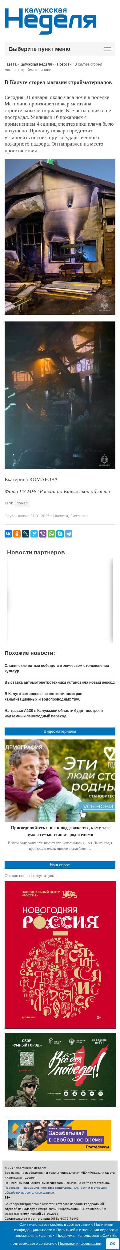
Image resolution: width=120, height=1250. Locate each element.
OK (112, 1244)
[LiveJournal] (25, 534)
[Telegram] (68, 534)
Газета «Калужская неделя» (29, 64)
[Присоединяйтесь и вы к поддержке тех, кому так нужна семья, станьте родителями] (60, 780)
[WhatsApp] (51, 534)
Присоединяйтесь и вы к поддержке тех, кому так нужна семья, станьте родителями (60, 831)
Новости (64, 64)
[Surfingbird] (34, 534)
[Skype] (60, 534)
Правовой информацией (79, 1243)
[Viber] (42, 534)
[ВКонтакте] (8, 534)
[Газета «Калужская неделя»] (51, 31)
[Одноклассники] (17, 534)
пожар (22, 503)
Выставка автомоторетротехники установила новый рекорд (60, 682)
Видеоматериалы (60, 731)
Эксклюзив (79, 516)
